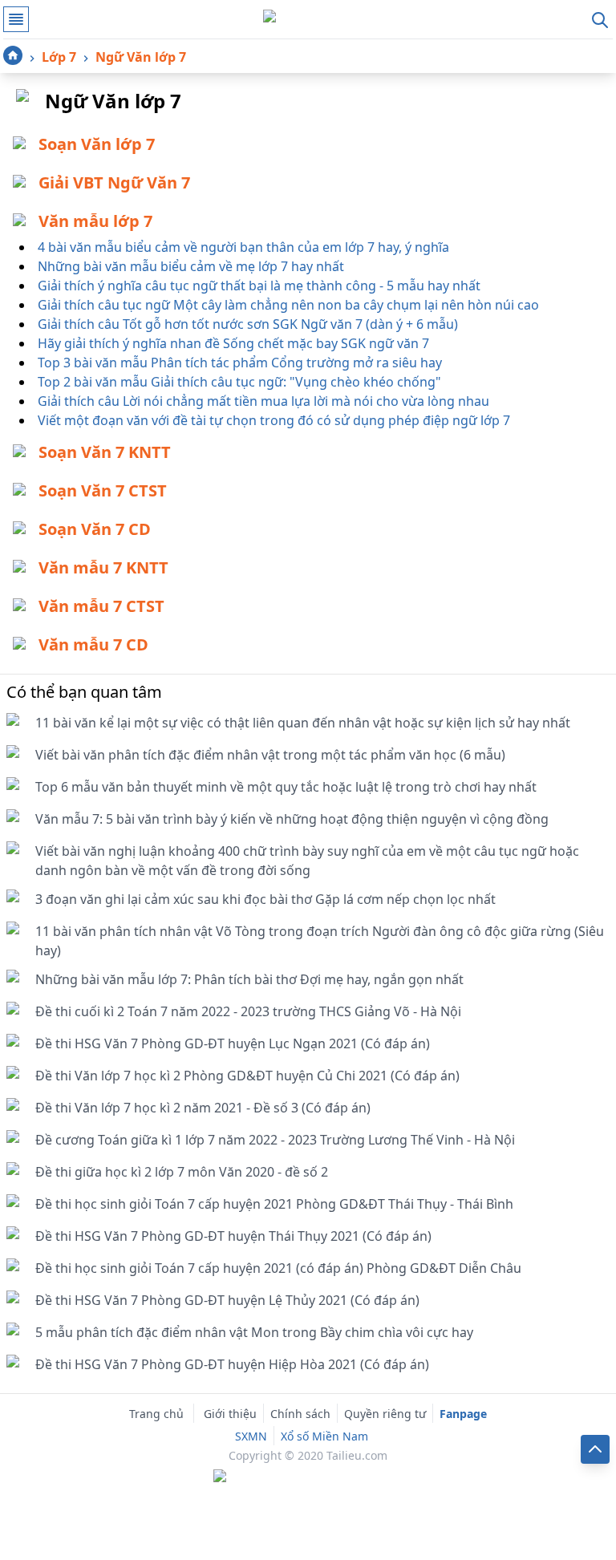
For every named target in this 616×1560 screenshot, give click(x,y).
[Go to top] (595, 1449)
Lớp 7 (59, 57)
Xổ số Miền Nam (324, 1436)
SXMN (251, 1436)
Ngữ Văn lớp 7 (140, 57)
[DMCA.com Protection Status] (308, 1477)
